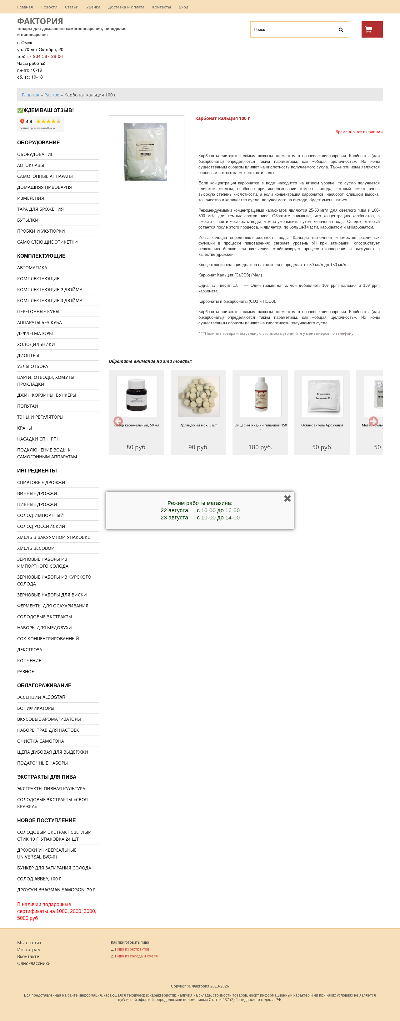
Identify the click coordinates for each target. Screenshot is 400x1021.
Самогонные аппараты (45, 176)
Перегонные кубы (38, 311)
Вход (183, 7)
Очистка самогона (40, 741)
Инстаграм (29, 949)
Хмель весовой (36, 548)
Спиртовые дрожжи (41, 482)
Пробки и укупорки (41, 231)
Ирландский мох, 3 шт (198, 425)
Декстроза (29, 649)
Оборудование (35, 154)
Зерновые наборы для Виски (52, 594)
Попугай (27, 406)
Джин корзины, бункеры (46, 395)
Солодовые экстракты (44, 616)
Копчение (29, 660)
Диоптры (28, 355)
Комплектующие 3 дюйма (49, 300)
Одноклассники (34, 963)
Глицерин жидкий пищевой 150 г (260, 427)
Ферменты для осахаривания (52, 605)
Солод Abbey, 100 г (39, 878)
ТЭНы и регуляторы (40, 417)
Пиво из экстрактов (132, 949)
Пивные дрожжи (37, 504)
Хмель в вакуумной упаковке (53, 537)
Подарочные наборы (42, 763)
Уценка (93, 7)
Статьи (71, 7)
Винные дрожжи (37, 493)
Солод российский (41, 526)
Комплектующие (38, 278)
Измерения (30, 198)
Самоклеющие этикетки (47, 242)
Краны (24, 428)
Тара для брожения (40, 209)
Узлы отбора (32, 366)
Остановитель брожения (322, 425)
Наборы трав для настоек (48, 730)
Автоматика (32, 267)
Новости (49, 7)
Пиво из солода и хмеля (136, 956)
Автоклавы (30, 165)
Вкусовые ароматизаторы (49, 719)
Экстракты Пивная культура (51, 788)
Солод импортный (40, 515)
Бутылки (27, 220)
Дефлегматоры (35, 333)
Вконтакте (28, 956)
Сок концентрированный (48, 638)
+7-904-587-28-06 (45, 56)
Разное (25, 671)
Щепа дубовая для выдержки (52, 752)
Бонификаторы (35, 708)
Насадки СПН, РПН (38, 439)
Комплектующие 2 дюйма (49, 289)
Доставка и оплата (126, 7)
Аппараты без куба (39, 322)
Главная (25, 7)
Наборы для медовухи (44, 627)
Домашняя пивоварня (44, 187)
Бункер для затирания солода (54, 867)
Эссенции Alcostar (41, 697)
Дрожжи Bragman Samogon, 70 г (56, 889)
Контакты (161, 7)
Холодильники (36, 344)
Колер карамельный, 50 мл (136, 425)
